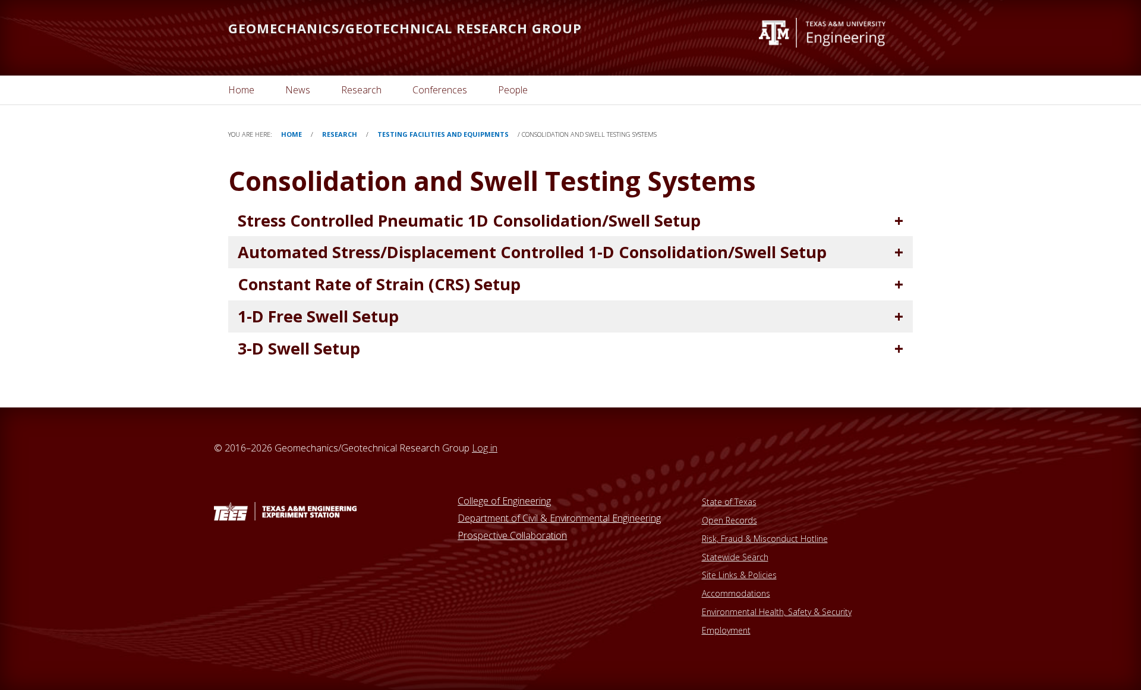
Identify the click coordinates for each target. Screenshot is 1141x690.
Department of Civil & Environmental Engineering (559, 518)
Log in (484, 447)
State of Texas (729, 501)
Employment (726, 630)
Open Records (729, 520)
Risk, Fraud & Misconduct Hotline (765, 538)
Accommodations (736, 593)
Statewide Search (735, 557)
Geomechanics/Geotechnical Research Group (405, 28)
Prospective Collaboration (512, 535)
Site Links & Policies (739, 575)
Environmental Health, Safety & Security (777, 611)
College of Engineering (504, 500)
